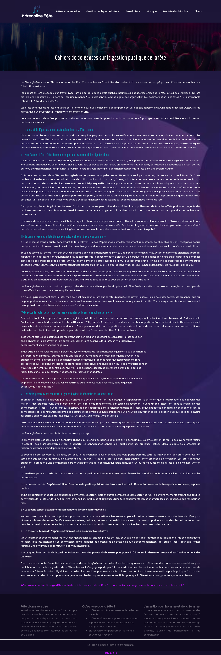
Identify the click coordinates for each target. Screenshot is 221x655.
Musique (152, 11)
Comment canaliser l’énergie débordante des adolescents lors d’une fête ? (65, 585)
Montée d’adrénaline (175, 11)
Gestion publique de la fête (103, 11)
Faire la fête (133, 11)
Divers (198, 11)
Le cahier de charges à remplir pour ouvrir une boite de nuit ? (149, 585)
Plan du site (110, 653)
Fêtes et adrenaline (68, 11)
